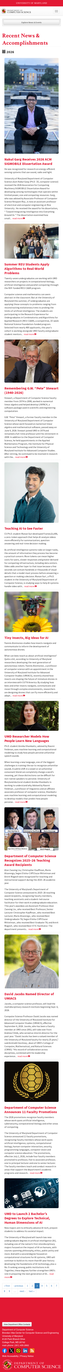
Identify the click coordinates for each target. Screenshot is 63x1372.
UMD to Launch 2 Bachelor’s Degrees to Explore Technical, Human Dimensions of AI (27, 1218)
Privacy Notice (27, 1355)
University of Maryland (31, 3)
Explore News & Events (32, 22)
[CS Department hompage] (31, 1364)
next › (22, 1291)
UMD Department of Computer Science (25, 11)
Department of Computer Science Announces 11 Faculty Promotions (30, 1109)
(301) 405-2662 (21, 1345)
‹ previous (18, 1285)
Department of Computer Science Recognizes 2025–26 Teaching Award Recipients (30, 860)
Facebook (4, 1350)
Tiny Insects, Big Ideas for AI (26, 637)
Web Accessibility (10, 1355)
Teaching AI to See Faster (23, 528)
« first (7, 1285)
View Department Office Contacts (17, 1324)
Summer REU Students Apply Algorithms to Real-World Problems (26, 268)
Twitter (11, 1350)
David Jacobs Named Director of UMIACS (29, 996)
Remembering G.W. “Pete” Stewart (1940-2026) (31, 390)
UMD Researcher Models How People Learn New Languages (26, 738)
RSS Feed (32, 1350)
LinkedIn (25, 1350)
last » (31, 1291)
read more (17, 218)
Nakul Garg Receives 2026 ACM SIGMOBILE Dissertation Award (28, 161)
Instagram (18, 1350)
